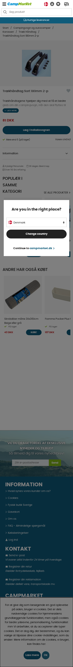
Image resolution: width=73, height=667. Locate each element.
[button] (51, 4)
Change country (37, 234)
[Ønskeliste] (57, 4)
